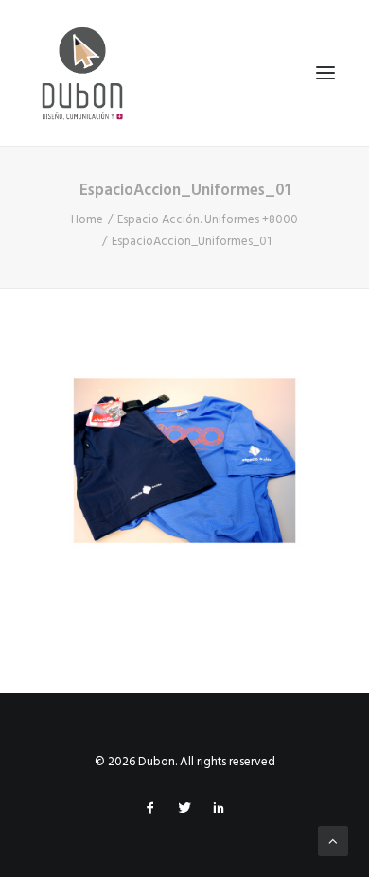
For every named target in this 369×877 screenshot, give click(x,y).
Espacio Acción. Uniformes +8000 (207, 220)
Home (87, 220)
